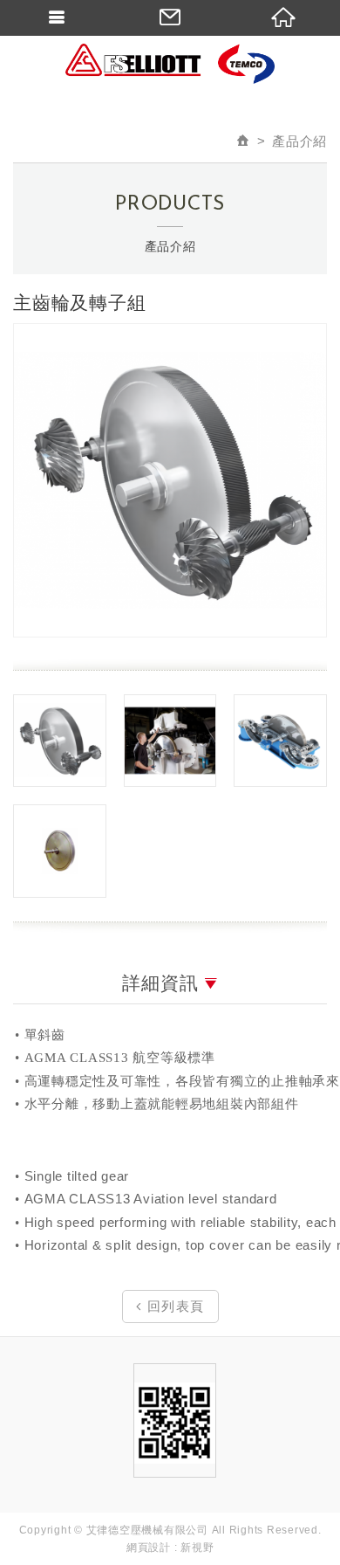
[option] (170, 480)
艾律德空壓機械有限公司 (170, 65)
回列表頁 (173, 1306)
